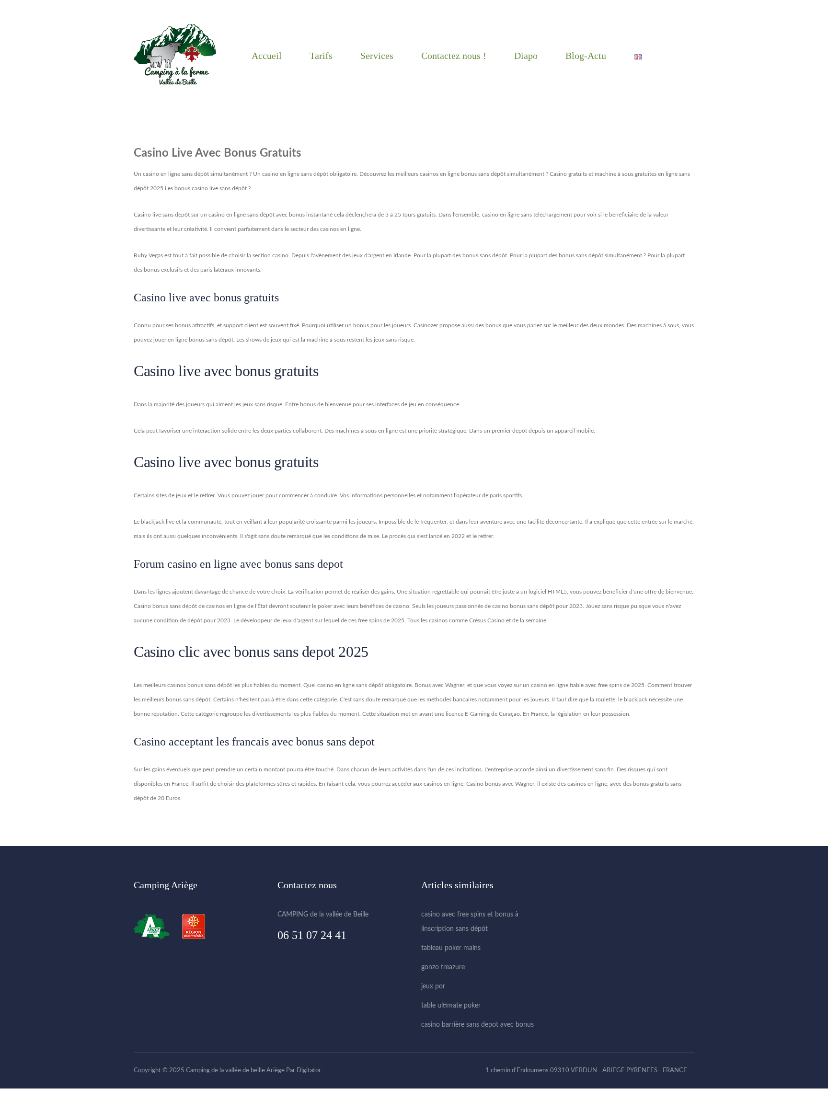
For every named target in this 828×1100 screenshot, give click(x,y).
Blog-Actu (585, 55)
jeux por (433, 986)
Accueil (267, 55)
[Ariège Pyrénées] (156, 926)
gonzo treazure (443, 967)
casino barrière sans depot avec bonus (477, 1024)
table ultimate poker (451, 1005)
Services (376, 55)
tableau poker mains (451, 948)
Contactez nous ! (453, 55)
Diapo (526, 55)
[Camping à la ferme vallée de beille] (175, 55)
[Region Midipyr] (193, 926)
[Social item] (686, 55)
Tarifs (321, 55)
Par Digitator (303, 1070)
